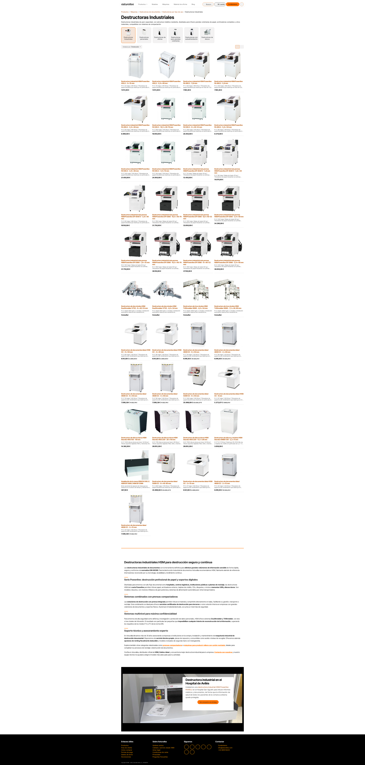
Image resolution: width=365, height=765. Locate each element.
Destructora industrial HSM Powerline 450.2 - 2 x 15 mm (135, 82)
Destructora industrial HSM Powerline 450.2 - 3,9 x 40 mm (166, 82)
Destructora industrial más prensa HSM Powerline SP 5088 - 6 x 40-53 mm (197, 262)
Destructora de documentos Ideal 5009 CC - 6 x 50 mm (195, 395)
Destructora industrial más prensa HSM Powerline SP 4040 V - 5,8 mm (196, 170)
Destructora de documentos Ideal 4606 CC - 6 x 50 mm (133, 395)
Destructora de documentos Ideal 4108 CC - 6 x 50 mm (135, 351)
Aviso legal (156, 750)
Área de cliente (126, 748)
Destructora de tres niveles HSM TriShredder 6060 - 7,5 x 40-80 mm (227, 307)
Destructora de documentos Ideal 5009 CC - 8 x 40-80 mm (164, 482)
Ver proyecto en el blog (208, 702)
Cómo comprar (126, 750)
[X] (186, 752)
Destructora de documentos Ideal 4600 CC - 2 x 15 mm (226, 482)
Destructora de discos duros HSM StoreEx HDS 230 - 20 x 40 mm (164, 439)
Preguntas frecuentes (160, 757)
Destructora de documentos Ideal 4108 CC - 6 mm (229, 395)
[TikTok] (203, 747)
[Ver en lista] (241, 47)
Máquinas (134, 12)
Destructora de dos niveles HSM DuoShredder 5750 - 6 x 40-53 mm (134, 307)
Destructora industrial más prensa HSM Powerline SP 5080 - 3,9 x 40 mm (229, 216)
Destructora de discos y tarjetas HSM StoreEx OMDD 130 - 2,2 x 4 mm (228, 439)
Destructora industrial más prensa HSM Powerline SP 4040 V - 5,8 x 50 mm (228, 171)
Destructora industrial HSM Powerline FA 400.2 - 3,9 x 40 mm (135, 126)
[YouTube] (186, 747)
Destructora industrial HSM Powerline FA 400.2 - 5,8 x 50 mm (228, 126)
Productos (125, 12)
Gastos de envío (127, 754)
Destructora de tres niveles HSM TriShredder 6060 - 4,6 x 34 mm (195, 307)
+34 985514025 (224, 750)
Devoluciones (126, 757)
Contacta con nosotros (223, 652)
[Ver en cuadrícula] (237, 47)
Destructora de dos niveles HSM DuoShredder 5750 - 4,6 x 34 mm (165, 307)
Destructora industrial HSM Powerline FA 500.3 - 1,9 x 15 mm (166, 170)
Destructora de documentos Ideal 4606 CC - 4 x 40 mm (164, 395)
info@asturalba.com (225, 748)
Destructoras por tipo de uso (172, 12)
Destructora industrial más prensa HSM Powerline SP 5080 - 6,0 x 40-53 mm (197, 217)
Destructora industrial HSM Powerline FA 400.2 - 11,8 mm (197, 82)
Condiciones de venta (160, 752)
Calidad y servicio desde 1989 (163, 748)
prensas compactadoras (172, 645)
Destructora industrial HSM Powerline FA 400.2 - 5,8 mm (228, 82)
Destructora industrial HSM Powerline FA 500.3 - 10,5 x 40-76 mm (166, 126)
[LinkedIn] (192, 752)
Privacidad (156, 754)
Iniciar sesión (220, 4)
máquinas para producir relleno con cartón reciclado (204, 645)
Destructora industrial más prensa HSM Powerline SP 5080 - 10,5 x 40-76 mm (167, 217)
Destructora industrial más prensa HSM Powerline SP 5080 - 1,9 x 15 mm (135, 261)
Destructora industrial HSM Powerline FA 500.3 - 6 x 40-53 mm (197, 126)
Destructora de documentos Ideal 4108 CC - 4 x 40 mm (166, 351)
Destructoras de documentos (150, 12)
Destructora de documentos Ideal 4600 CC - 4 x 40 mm (226, 351)
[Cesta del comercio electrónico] (242, 4)
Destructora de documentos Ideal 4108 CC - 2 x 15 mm (197, 482)
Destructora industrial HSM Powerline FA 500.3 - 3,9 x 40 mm (135, 170)
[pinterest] (209, 747)
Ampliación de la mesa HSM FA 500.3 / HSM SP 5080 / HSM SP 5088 (135, 482)
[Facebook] (198, 747)
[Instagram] (192, 747)
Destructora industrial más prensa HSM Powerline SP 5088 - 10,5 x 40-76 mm (167, 262)
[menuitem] (143, 4)
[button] (131, 47)
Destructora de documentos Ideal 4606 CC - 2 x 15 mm (133, 526)
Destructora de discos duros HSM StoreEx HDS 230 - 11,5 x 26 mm (195, 439)
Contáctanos (232, 4)
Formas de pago (127, 752)
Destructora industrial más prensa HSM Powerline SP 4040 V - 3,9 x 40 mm (135, 217)
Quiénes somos (158, 745)
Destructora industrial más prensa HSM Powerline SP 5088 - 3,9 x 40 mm (229, 261)
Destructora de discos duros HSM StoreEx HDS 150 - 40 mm (133, 439)
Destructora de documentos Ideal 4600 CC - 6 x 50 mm (195, 351)
